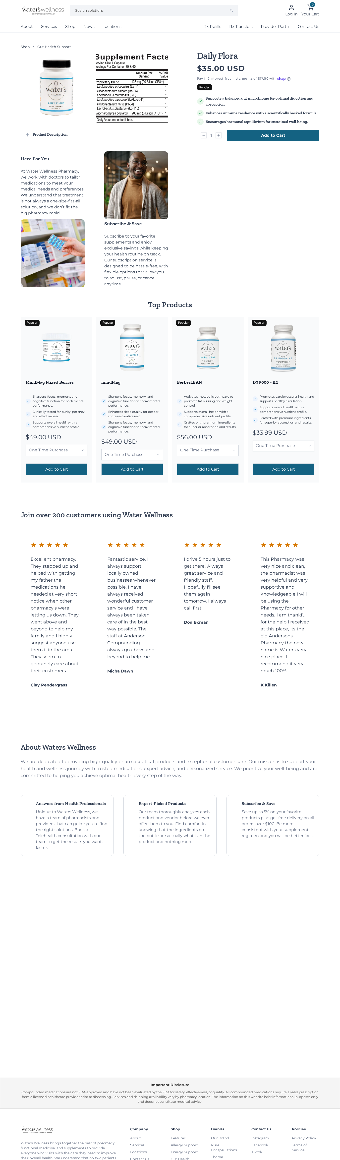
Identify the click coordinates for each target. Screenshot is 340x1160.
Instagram (260, 1138)
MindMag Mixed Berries (50, 382)
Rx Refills (212, 26)
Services (49, 26)
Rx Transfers (241, 26)
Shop (70, 26)
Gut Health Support (54, 47)
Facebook (259, 1145)
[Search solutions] (231, 10)
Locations (112, 26)
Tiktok (256, 1152)
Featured (178, 1138)
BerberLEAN (189, 382)
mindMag (110, 382)
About (27, 26)
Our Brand (220, 1138)
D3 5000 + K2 (265, 382)
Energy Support (184, 1152)
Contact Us (308, 26)
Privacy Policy (304, 1138)
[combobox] (154, 10)
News (88, 26)
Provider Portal (275, 26)
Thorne (217, 1157)
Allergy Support (184, 1145)
